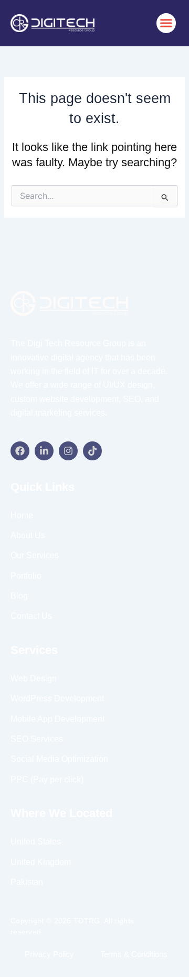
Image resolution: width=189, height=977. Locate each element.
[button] (166, 23)
